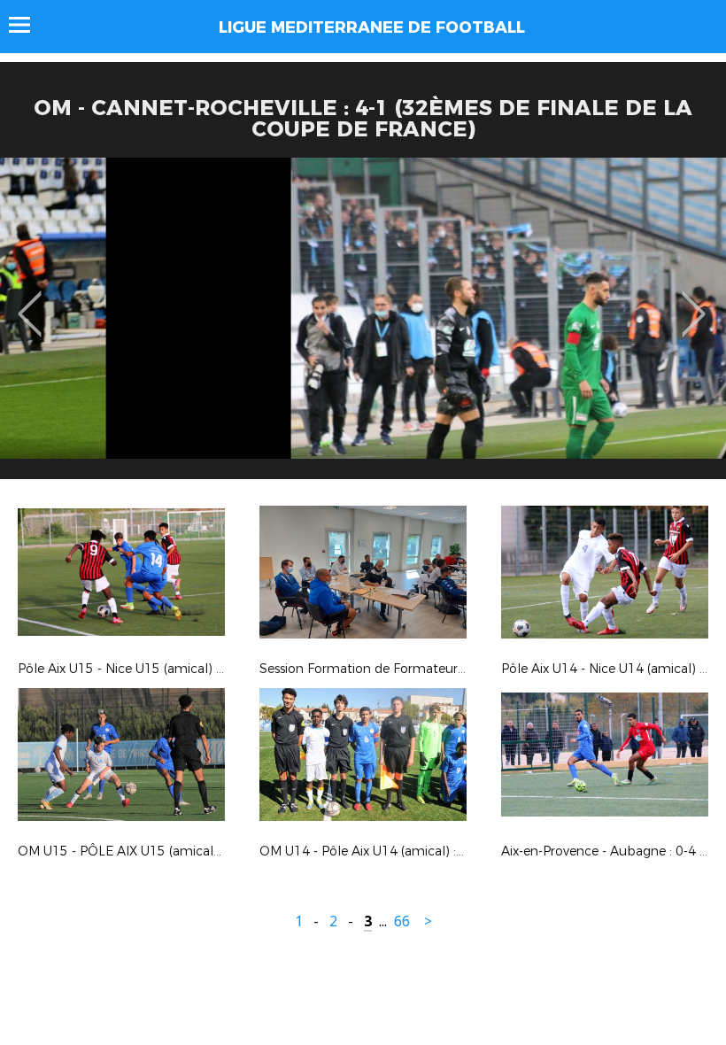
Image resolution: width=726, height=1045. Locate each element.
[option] (363, 325)
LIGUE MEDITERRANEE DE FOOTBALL (372, 27)
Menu (28, 24)
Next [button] (693, 301)
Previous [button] (29, 301)
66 (402, 921)
